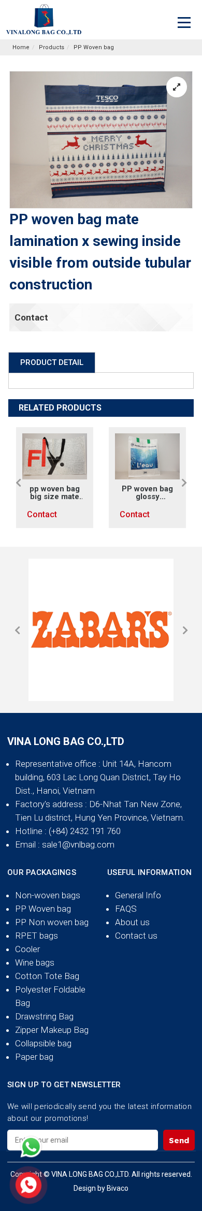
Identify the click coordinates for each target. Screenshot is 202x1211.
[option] (54, 477)
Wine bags (34, 962)
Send (179, 1140)
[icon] (31, 1146)
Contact (31, 317)
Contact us (136, 935)
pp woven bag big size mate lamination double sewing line (54, 493)
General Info (138, 895)
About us (132, 922)
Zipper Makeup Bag (52, 1030)
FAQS (126, 908)
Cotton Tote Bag (47, 976)
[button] (18, 482)
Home (21, 47)
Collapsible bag (43, 1043)
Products (51, 47)
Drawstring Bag (44, 1016)
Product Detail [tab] (51, 362)
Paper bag (34, 1057)
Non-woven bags (47, 895)
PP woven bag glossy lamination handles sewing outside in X (147, 493)
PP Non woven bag (52, 922)
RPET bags (36, 935)
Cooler (27, 949)
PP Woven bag (94, 47)
